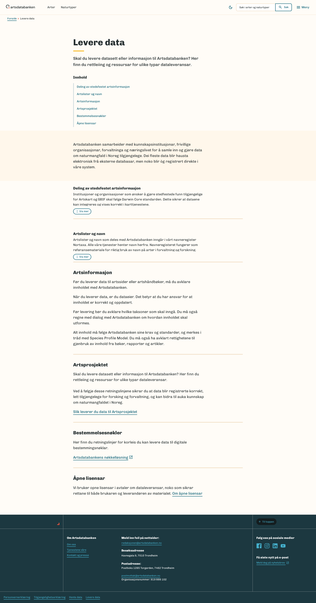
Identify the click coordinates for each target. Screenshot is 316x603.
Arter (51, 7)
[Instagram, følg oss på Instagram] (267, 545)
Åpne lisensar (86, 123)
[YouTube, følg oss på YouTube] (283, 545)
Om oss (71, 544)
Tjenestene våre (76, 549)
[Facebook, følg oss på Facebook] (259, 545)
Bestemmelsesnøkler (91, 116)
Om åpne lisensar (187, 493)
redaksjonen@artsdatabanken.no (141, 543)
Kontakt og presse (78, 555)
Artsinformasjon (88, 101)
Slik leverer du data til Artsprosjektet (105, 411)
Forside (12, 18)
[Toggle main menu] (302, 7)
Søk (286, 7)
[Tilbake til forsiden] (20, 7)
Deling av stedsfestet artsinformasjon (103, 86)
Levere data (93, 597)
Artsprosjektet (87, 108)
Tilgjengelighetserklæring (49, 597)
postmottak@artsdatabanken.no (140, 575)
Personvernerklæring (17, 597)
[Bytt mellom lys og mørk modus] (230, 7)
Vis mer (84, 211)
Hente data (75, 597)
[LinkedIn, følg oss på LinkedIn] (275, 545)
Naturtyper (68, 7)
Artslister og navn (89, 94)
